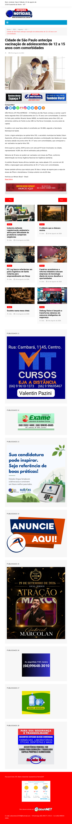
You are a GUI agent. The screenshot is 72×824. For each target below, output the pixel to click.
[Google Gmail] (21, 108)
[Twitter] (10, 108)
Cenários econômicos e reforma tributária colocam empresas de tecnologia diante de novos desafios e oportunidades (51, 273)
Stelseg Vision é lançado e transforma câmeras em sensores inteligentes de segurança (50, 314)
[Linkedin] (14, 108)
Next (61, 200)
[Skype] (28, 108)
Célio (10, 240)
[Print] (36, 108)
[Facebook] (6, 108)
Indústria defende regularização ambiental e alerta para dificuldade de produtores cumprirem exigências (18, 232)
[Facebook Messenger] (39, 108)
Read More (9, 179)
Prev (10, 200)
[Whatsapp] (17, 108)
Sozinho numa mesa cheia (18, 311)
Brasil (9, 224)
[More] (43, 108)
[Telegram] (32, 108)
